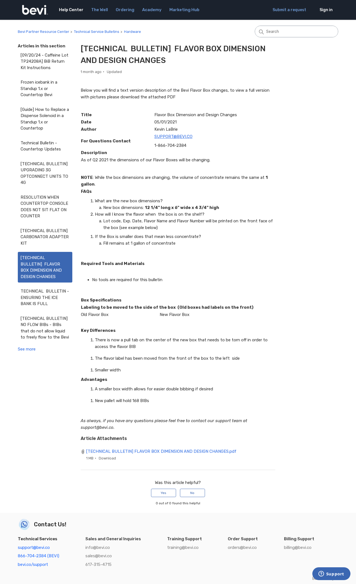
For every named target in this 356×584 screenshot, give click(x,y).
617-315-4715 (98, 564)
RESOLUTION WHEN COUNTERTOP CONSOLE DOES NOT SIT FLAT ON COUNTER (44, 207)
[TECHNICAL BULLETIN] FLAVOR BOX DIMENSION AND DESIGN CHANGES (41, 267)
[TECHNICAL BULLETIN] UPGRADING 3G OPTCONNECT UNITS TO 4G (44, 173)
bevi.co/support (33, 564)
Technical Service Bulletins (96, 32)
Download (107, 458)
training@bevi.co (183, 547)
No (192, 493)
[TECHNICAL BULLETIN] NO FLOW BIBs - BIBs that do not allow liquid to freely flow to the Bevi (45, 328)
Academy (152, 9)
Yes (163, 493)
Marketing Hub (184, 9)
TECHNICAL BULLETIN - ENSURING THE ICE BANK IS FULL (45, 297)
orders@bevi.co (242, 547)
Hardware (132, 32)
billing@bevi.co (298, 547)
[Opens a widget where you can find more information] (331, 574)
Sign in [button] (326, 10)
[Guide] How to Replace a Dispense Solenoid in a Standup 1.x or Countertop (45, 119)
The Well (99, 9)
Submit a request (289, 10)
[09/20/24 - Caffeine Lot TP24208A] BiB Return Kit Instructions (44, 61)
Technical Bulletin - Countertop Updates (41, 146)
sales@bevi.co (98, 555)
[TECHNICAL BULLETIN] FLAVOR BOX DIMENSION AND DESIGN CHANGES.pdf (161, 451)
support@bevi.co (34, 547)
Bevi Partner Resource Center (43, 32)
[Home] (35, 10)
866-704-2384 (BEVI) (38, 555)
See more (27, 349)
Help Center (71, 9)
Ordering (125, 9)
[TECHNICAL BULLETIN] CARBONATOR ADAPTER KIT (45, 237)
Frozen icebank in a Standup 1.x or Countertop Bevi (39, 88)
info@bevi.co (97, 547)
